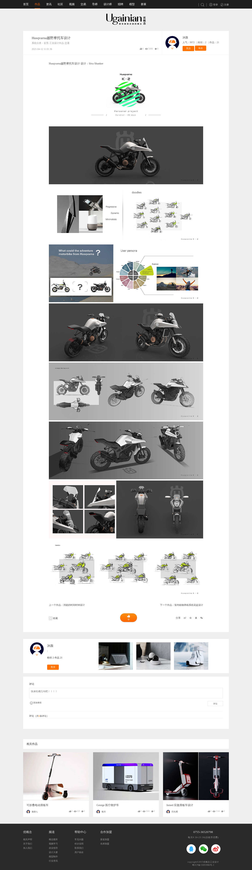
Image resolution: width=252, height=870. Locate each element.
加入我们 (27, 848)
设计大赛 (53, 852)
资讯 (49, 4)
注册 (226, 4)
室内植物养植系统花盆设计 (188, 605)
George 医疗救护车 (108, 805)
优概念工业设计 (211, 862)
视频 (72, 4)
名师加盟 (104, 843)
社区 (60, 4)
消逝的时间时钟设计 (74, 605)
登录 (215, 4)
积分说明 (79, 843)
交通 (67, 43)
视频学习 (53, 843)
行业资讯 (53, 861)
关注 (188, 48)
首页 (26, 4)
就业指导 (53, 848)
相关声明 (27, 839)
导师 (95, 4)
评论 (215, 704)
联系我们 (79, 848)
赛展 (143, 4)
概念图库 (53, 839)
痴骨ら (35, 812)
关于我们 (27, 843)
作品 (37, 4)
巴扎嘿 (175, 812)
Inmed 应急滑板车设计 (179, 805)
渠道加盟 (104, 839)
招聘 (120, 4)
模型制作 (53, 856)
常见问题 (79, 839)
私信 (200, 48)
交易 (83, 4)
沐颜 (185, 37)
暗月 (104, 812)
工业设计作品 (56, 43)
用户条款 (79, 852)
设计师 (108, 4)
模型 (132, 4)
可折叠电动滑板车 (38, 805)
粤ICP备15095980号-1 (203, 865)
